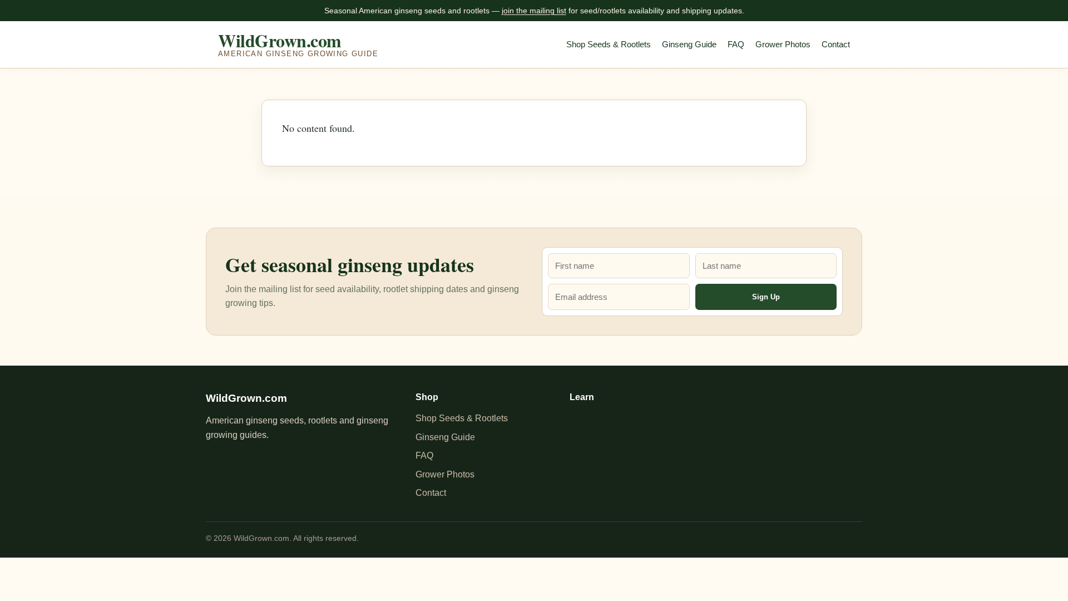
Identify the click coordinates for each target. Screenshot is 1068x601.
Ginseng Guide (689, 44)
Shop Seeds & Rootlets (608, 44)
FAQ (736, 44)
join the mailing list (534, 10)
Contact (836, 44)
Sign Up (766, 297)
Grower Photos (782, 44)
